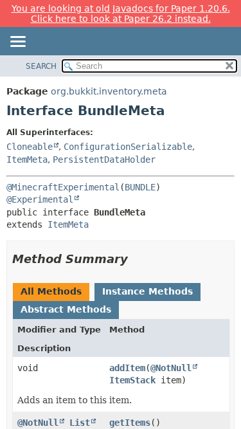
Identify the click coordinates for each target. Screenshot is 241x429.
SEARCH (41, 66)
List (79, 422)
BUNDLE (140, 187)
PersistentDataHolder (104, 159)
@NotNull (171, 368)
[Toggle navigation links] (17, 42)
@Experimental (39, 199)
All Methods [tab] (51, 291)
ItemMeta (27, 159)
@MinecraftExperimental (63, 187)
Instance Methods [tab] (147, 291)
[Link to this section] (137, 259)
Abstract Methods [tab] (66, 309)
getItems (129, 422)
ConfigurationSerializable (128, 146)
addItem (127, 368)
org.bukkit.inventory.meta (109, 91)
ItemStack (132, 380)
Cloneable (29, 146)
